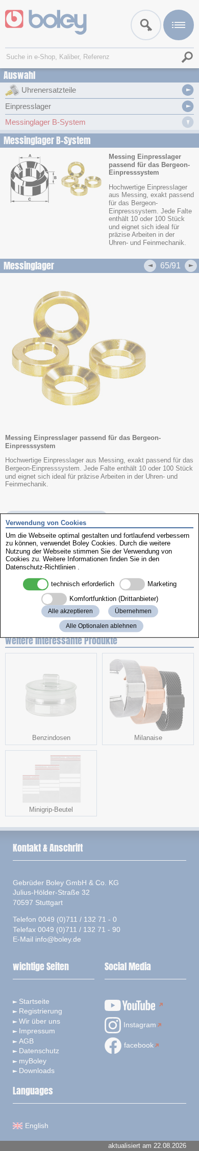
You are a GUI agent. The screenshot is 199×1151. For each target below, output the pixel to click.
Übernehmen (133, 611)
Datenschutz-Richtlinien (41, 567)
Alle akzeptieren (70, 611)
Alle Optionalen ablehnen (101, 625)
